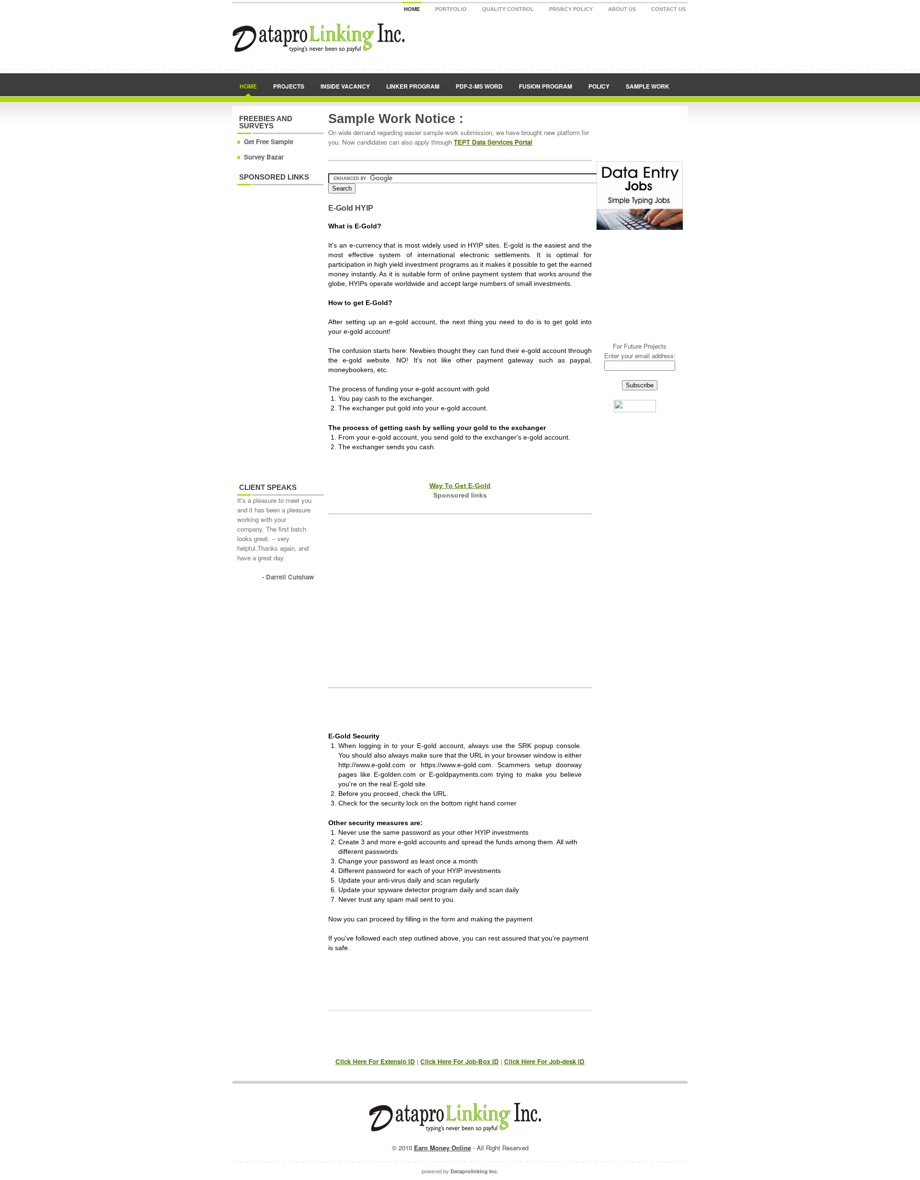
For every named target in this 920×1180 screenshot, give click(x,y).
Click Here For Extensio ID (375, 1061)
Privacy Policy (571, 9)
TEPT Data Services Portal (493, 142)
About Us (622, 9)
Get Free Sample (268, 141)
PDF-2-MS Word (479, 86)
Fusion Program (545, 86)
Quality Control (508, 9)
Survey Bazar (264, 156)
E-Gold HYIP (350, 208)
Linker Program (412, 86)
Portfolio (451, 9)
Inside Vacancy (345, 86)
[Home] (318, 49)
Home (412, 9)
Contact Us (668, 9)
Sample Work (647, 86)
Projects (288, 86)
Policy (599, 86)
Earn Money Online (442, 1147)
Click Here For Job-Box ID (459, 1061)
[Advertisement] (275, 329)
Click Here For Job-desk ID (544, 1061)
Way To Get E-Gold (460, 485)
